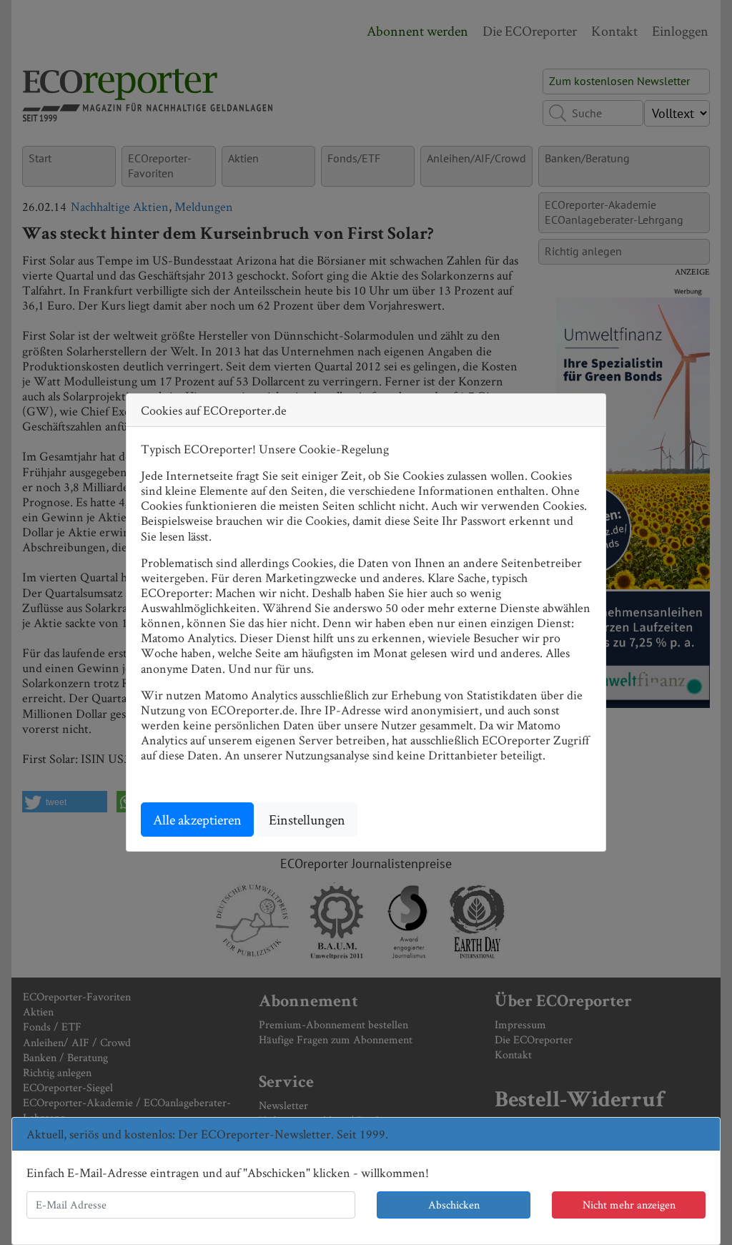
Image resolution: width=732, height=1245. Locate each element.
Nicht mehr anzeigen (629, 1204)
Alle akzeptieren (197, 819)
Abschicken (454, 1204)
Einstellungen (307, 819)
